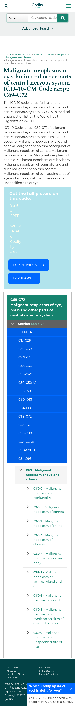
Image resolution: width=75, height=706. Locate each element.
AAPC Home (45, 667)
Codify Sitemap (46, 671)
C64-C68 (25, 408)
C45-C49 (25, 374)
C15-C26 (24, 340)
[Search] (6, 5)
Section (31, 324)
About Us (11, 671)
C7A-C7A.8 (26, 442)
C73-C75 (24, 425)
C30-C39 (25, 349)
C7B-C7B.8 (26, 450)
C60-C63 (25, 399)
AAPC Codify (13, 667)
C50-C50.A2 (27, 383)
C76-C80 (25, 433)
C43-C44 (25, 366)
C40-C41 (25, 357)
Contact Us (12, 677)
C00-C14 (25, 332)
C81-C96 (24, 459)
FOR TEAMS (22, 278)
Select (13, 18)
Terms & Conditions (48, 674)
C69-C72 (25, 416)
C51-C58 (24, 391)
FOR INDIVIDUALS (26, 265)
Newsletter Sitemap (16, 674)
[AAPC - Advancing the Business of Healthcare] (37, 5)
